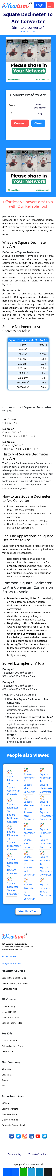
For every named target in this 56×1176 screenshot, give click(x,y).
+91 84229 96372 (10, 956)
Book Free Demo (10, 1114)
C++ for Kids (8, 1051)
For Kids (7, 1033)
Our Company (11, 1062)
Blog (4, 1085)
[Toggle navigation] (50, 5)
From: (12, 105)
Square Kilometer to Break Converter (29, 891)
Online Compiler (10, 1119)
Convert (20, 123)
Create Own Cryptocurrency (16, 983)
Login (40, 5)
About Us (6, 1069)
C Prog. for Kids (9, 1040)
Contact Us (7, 1074)
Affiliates (6, 1103)
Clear (38, 123)
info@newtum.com (11, 963)
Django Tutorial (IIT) (12, 1022)
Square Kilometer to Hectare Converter (13, 866)
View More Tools (28, 911)
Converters (24, 31)
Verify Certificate (10, 1108)
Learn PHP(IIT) (9, 1012)
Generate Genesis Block (13, 1125)
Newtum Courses (13, 970)
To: (12, 113)
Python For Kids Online (13, 1046)
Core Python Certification (14, 977)
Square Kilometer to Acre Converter (13, 889)
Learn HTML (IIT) (10, 1006)
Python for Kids (9, 988)
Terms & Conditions (38, 1154)
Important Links (13, 1096)
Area (35, 31)
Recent (5, 1080)
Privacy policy (14, 1154)
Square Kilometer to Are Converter (45, 890)
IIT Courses (9, 999)
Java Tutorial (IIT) (10, 1017)
